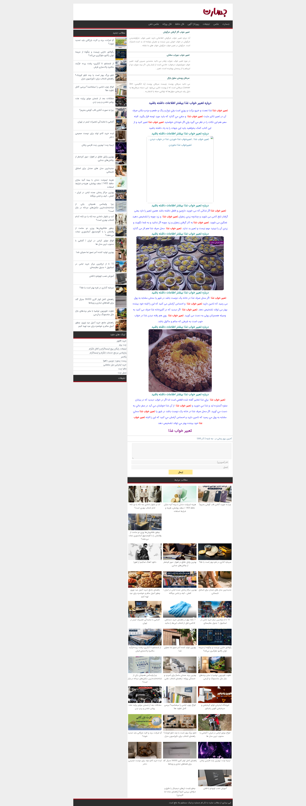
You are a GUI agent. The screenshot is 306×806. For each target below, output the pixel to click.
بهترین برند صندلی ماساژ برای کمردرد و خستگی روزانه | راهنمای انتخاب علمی (180, 677)
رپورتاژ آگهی (193, 24)
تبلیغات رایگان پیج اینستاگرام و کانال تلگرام (108, 349)
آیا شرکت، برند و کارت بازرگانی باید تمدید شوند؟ (145, 734)
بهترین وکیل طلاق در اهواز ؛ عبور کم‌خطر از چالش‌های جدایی (180, 563)
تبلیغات (206, 24)
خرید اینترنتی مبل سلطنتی (115, 364)
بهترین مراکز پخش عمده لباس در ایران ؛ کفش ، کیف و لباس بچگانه (180, 591)
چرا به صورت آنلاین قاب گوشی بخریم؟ (215, 504)
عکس (216, 24)
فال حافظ (179, 24)
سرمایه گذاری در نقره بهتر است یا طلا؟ (215, 562)
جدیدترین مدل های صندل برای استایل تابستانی (215, 591)
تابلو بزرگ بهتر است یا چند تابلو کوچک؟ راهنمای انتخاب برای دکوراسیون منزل (180, 734)
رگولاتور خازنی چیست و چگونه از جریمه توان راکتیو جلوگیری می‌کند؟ (215, 649)
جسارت (225, 24)
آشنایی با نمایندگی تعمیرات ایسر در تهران (145, 621)
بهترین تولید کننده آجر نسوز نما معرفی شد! (180, 649)
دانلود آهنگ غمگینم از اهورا (145, 562)
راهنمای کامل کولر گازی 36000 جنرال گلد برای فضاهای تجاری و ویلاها (180, 762)
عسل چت (122, 372)
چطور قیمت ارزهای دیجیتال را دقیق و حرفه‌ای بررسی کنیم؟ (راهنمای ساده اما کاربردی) (180, 792)
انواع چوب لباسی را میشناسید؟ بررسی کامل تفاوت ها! (180, 706)
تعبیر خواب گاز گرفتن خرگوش (176, 32)
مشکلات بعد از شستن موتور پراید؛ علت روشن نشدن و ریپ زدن (144, 706)
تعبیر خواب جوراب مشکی (178, 55)
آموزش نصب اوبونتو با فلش (215, 788)
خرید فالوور (122, 341)
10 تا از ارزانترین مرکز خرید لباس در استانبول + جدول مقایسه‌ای (215, 621)
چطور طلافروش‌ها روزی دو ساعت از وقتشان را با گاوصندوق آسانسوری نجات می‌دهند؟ (145, 536)
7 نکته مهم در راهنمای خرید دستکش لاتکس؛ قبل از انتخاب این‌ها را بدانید (180, 621)
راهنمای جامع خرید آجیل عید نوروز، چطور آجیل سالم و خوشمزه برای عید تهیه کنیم (145, 593)
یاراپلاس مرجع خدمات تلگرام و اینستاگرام (108, 352)
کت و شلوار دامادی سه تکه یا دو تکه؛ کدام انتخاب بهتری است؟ (145, 506)
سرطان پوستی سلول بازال (178, 78)
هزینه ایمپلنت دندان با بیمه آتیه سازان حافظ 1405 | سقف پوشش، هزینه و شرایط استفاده (180, 508)
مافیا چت (122, 368)
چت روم (123, 345)
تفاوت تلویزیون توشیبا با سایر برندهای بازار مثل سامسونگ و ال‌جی (215, 677)
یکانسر (124, 356)
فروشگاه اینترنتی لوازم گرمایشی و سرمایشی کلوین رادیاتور (215, 706)
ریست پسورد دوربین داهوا (115, 360)
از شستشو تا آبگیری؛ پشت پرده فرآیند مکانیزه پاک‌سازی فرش (145, 649)
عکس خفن (153, 24)
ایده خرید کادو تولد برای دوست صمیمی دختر (145, 762)
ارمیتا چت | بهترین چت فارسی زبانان (215, 760)
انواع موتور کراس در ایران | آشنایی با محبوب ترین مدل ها (215, 734)
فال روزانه (166, 24)
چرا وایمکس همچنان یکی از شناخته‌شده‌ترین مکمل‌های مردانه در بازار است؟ (145, 679)
